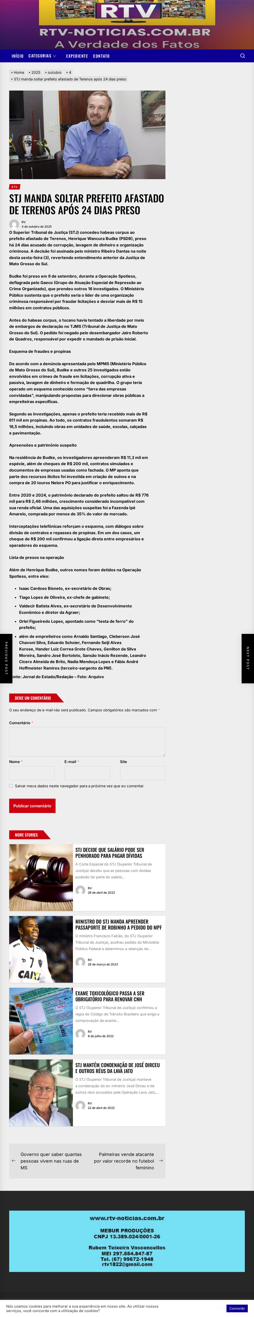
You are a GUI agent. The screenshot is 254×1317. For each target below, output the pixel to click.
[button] (220, 1308)
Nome (16, 761)
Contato (101, 55)
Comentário (21, 722)
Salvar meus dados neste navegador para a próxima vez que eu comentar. (79, 786)
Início (18, 55)
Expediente (77, 55)
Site (123, 761)
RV (24, 222)
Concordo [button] (237, 1308)
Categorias (40, 56)
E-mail (71, 761)
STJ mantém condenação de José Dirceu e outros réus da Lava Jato (117, 1068)
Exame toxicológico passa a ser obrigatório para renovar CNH (109, 996)
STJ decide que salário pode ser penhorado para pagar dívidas (109, 852)
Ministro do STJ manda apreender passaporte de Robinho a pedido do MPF (118, 924)
